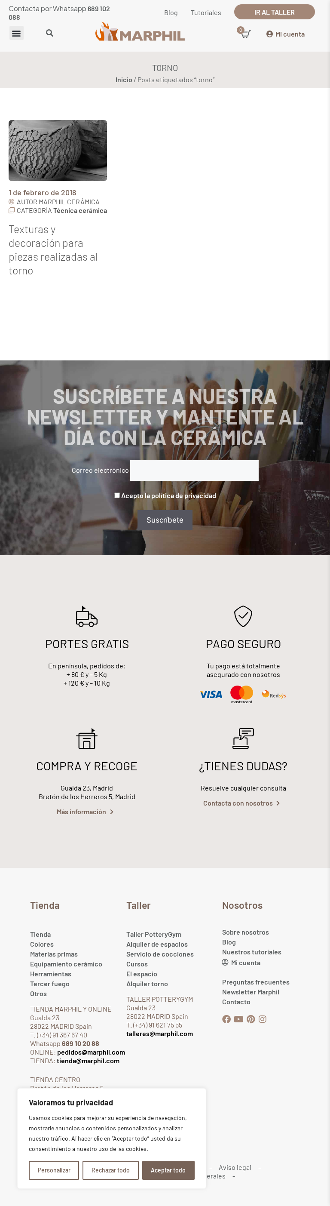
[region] (111, 1138)
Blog (229, 942)
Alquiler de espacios (157, 944)
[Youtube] (238, 1019)
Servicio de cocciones (160, 954)
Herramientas (50, 973)
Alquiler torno (147, 983)
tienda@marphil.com (87, 1060)
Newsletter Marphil (250, 992)
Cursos (137, 964)
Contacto (236, 1001)
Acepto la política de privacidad (168, 495)
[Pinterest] (250, 1019)
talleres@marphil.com (159, 1033)
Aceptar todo (168, 1170)
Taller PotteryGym (153, 934)
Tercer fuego (50, 983)
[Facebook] (226, 1019)
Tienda (40, 934)
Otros (38, 993)
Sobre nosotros (245, 932)
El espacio (141, 973)
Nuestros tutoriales (251, 952)
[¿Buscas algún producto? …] (49, 33)
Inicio (124, 79)
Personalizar (54, 1170)
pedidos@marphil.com (90, 1052)
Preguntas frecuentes (256, 982)
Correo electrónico (100, 470)
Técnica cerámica (80, 210)
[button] (16, 33)
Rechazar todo (111, 1170)
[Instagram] (262, 1019)
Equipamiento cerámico (66, 964)
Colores (42, 944)
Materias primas (54, 954)
